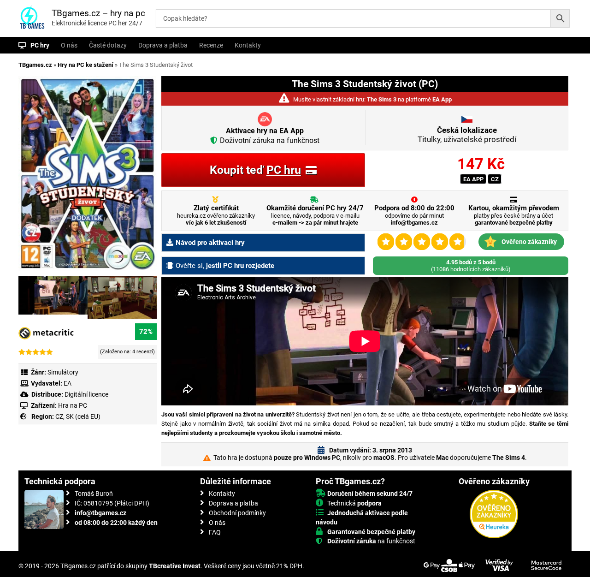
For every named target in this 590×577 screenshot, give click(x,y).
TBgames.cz (35, 64)
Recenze (211, 45)
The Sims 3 (381, 99)
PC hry (39, 45)
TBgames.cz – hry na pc (98, 13)
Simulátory (62, 372)
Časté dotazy (108, 45)
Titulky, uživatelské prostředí (467, 134)
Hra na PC (72, 405)
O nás (69, 45)
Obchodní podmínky (237, 513)
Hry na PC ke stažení (85, 64)
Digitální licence (85, 394)
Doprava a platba (163, 45)
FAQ (215, 532)
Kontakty (248, 45)
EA (67, 383)
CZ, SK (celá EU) (77, 416)
